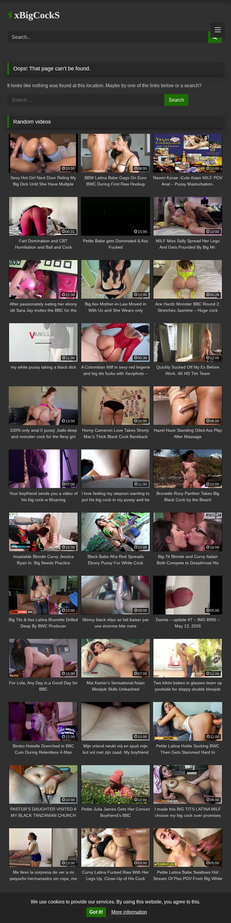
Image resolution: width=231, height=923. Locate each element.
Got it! (96, 912)
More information (129, 912)
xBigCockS (36, 15)
